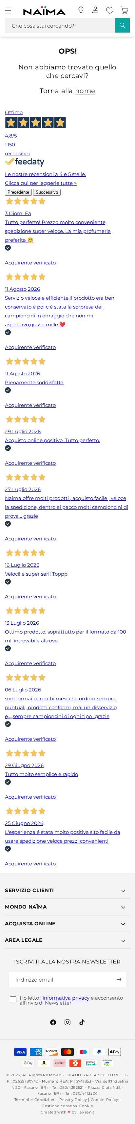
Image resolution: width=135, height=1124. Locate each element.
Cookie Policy (104, 1099)
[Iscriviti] (119, 979)
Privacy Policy (73, 1099)
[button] (8, 10)
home (85, 91)
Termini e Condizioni (35, 1099)
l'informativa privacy (64, 998)
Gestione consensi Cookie (67, 1106)
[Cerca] (122, 25)
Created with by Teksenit (67, 1112)
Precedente (18, 192)
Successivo (47, 192)
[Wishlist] (110, 10)
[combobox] (67, 25)
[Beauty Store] (81, 9)
